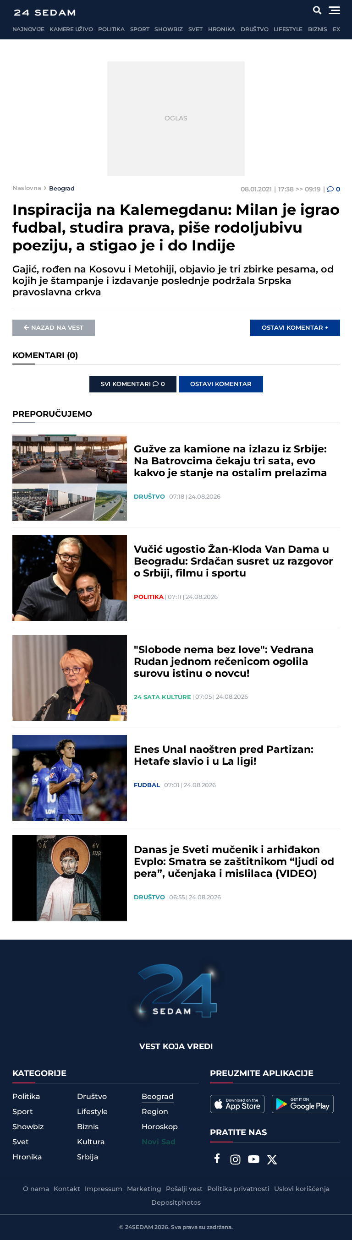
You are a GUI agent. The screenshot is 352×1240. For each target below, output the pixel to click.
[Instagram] (235, 1161)
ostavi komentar (221, 384)
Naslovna (26, 188)
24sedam (139, 1227)
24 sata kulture (162, 697)
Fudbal (147, 785)
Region (155, 1111)
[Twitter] (272, 1161)
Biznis (317, 29)
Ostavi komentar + (295, 327)
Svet (195, 29)
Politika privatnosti (238, 1189)
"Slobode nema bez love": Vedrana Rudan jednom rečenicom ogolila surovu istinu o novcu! (224, 662)
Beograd (62, 188)
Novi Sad (159, 1142)
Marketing (144, 1189)
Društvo (254, 29)
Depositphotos (176, 1202)
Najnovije (28, 29)
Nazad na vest (57, 327)
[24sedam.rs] (44, 13)
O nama (36, 1189)
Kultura (91, 1142)
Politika (111, 29)
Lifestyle (288, 29)
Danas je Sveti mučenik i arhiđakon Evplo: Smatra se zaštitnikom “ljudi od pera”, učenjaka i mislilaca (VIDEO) (234, 862)
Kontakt (67, 1189)
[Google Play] (303, 1104)
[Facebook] (217, 1159)
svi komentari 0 (133, 384)
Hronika (221, 29)
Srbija (88, 1157)
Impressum (103, 1189)
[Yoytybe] (253, 1161)
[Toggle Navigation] (334, 10)
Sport (139, 29)
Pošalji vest (184, 1189)
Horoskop (160, 1126)
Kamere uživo (71, 29)
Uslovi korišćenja (302, 1189)
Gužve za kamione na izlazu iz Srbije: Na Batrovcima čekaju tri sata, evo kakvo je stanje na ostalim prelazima (230, 461)
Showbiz (168, 29)
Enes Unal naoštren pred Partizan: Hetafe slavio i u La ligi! (224, 756)
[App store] (237, 1104)
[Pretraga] (317, 10)
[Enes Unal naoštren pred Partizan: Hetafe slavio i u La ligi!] (69, 778)
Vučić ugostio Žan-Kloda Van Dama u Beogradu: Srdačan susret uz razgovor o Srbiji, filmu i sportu (233, 562)
